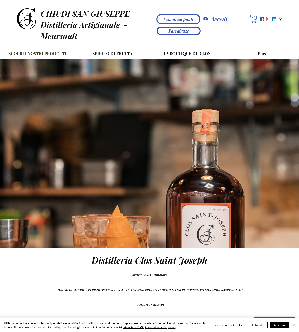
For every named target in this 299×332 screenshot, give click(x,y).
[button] (253, 19)
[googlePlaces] (280, 19)
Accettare (280, 325)
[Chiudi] (294, 325)
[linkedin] (274, 19)
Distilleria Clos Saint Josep (147, 260)
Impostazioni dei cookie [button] (228, 325)
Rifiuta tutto (257, 325)
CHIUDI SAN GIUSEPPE (85, 13)
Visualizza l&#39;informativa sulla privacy (149, 327)
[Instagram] (268, 19)
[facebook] (262, 19)
